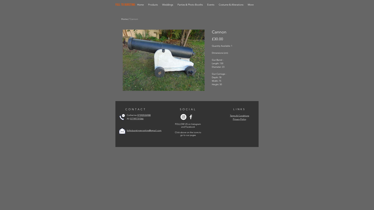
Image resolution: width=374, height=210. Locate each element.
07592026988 (144, 115)
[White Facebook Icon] (191, 117)
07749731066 (136, 118)
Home (124, 19)
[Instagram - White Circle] (183, 117)
